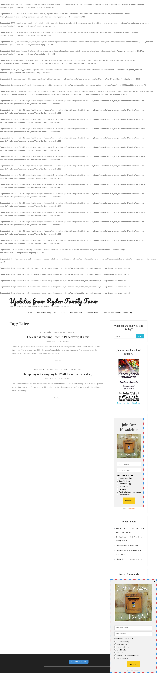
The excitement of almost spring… (128, 546)
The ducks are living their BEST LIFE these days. (128, 552)
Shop (63, 313)
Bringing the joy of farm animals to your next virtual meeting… (130, 530)
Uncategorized (76, 369)
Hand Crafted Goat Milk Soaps (115, 313)
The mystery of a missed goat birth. (129, 559)
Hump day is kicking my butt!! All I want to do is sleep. (58, 374)
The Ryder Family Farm (46, 313)
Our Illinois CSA (76, 313)
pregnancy (71, 332)
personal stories (59, 332)
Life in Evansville (45, 332)
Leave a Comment (63, 341)
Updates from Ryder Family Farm (54, 301)
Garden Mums (92, 313)
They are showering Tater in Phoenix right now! (58, 337)
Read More (57, 361)
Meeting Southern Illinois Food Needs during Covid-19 (129, 539)
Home (29, 313)
